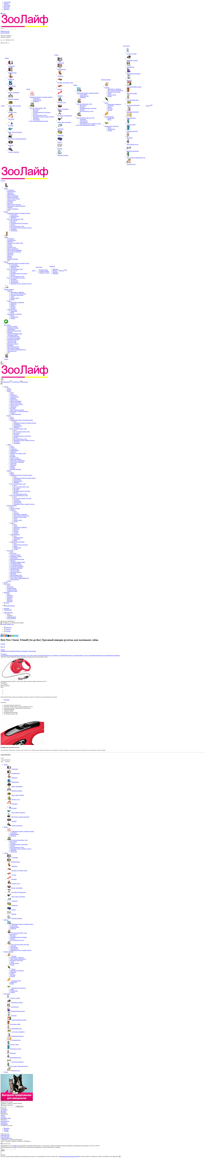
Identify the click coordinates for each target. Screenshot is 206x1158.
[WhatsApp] (13, 636)
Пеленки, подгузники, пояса (29, 655)
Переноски (112, 655)
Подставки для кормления (73, 655)
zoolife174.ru (16, 1145)
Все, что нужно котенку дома (22, 431)
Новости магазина (7, 1105)
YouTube (8, 631)
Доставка (3, 1116)
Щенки (12, 473)
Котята (12, 418)
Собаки (12, 447)
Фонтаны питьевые (104, 655)
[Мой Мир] (6, 636)
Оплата (3, 1115)
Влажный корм (11, 655)
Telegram (8, 629)
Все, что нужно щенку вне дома (22, 498)
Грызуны (16, 513)
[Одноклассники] (4, 636)
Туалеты (39, 655)
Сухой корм (4, 655)
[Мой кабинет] (1, 362)
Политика (3, 1112)
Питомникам (4, 1124)
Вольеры (96, 655)
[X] (8, 636)
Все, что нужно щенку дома (21, 486)
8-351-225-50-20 (5, 33)
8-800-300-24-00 (5, 31)
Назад (8, 388)
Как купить (10, 586)
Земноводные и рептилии (21, 544)
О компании (4, 1109)
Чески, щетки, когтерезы (87, 655)
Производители (5, 1121)
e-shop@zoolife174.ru (8, 624)
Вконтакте (9, 627)
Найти (2, 1150)
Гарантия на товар (6, 1118)
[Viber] (11, 636)
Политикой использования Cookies (68, 1156)
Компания (10, 595)
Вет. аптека (13, 553)
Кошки (12, 394)
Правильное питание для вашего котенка (25, 423)
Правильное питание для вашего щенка (24, 478)
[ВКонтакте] (2, 636)
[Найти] (1, 30)
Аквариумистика (18, 537)
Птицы (15, 526)
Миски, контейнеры (60, 655)
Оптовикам (4, 1122)
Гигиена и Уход (51, 655)
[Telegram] (17, 636)
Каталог (9, 389)
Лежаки (117, 655)
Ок (119, 1156)
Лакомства (18, 655)
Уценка (34, 651)
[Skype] (15, 636)
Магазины (3, 1111)
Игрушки (44, 655)
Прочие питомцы (15, 508)
